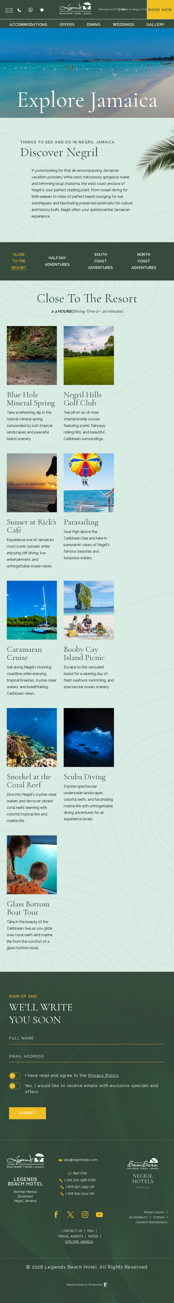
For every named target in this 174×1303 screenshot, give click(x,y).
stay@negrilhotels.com (80, 1159)
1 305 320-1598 (80, 1180)
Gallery (155, 24)
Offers (67, 24)
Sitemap (158, 1217)
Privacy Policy (103, 1075)
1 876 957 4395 (20, 9)
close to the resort (19, 261)
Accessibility (138, 1217)
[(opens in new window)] (143, 1166)
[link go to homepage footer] (25, 1160)
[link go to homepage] (75, 8)
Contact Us (72, 1231)
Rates (93, 1236)
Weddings (123, 24)
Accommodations (28, 24)
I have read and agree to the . (72, 1075)
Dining (94, 24)
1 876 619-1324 (80, 1193)
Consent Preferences (151, 1222)
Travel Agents (70, 1236)
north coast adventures (143, 261)
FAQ (90, 1231)
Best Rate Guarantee (43, 9)
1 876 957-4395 (80, 1186)
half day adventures (57, 261)
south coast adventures (100, 261)
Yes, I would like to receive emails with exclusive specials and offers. (91, 1088)
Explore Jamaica (79, 1241)
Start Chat (31, 9)
